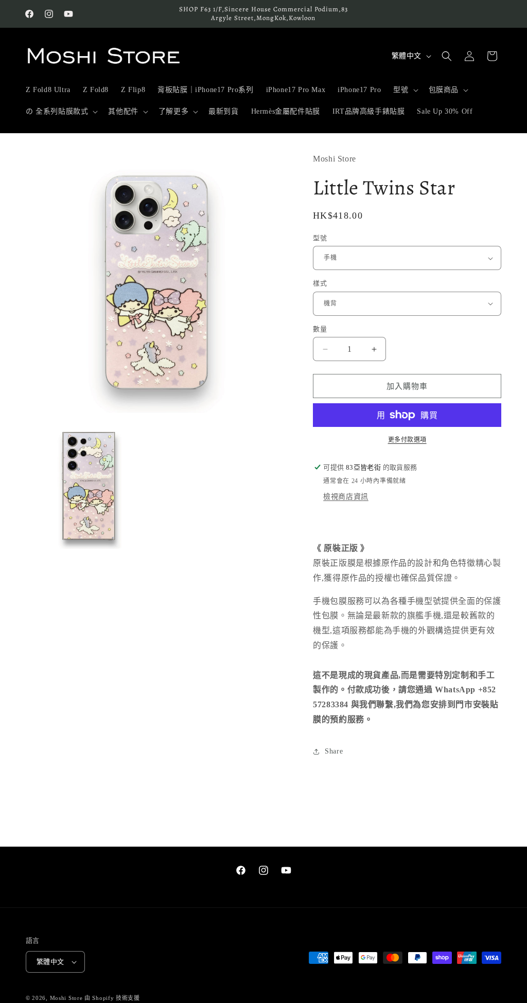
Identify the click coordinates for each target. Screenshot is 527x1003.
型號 (320, 238)
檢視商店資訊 (345, 496)
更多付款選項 (407, 439)
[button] (404, 90)
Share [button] (334, 751)
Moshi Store (66, 998)
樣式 (320, 283)
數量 (320, 329)
